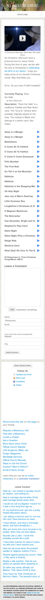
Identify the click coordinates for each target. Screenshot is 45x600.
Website (7, 336)
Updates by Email (23, 374)
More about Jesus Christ (15, 443)
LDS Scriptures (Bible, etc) (16, 450)
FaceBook (20, 381)
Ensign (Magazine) (12, 453)
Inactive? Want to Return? (15, 466)
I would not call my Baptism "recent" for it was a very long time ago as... (22, 505)
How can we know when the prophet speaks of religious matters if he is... (20, 549)
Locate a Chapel (11, 436)
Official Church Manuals (14, 460)
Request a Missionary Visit (16, 430)
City (6, 344)
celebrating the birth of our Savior (21, 69)
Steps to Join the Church (15, 463)
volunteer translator (28, 478)
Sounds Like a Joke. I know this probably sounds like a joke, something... (18, 538)
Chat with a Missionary (14, 433)
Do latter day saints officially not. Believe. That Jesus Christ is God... (20, 569)
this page (31, 421)
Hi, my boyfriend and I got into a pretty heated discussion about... (21, 511)
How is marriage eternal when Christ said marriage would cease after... (20, 498)
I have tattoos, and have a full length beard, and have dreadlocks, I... (20, 524)
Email (6, 324)
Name (7, 317)
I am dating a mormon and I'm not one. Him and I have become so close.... (22, 518)
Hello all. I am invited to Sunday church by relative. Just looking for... (22, 492)
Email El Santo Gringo (13, 469)
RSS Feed (20, 377)
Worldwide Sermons (12, 456)
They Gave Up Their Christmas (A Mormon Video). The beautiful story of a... (21, 576)
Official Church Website (14, 446)
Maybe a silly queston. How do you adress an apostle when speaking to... (21, 562)
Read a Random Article (23, 365)
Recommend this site (13, 421)
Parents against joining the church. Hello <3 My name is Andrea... (22, 556)
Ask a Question (10, 440)
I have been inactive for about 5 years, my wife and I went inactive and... (21, 543)
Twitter (19, 384)
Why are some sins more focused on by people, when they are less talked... (22, 530)
